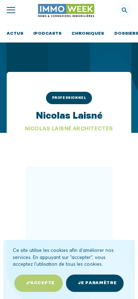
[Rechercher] (124, 10)
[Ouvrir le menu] (11, 10)
